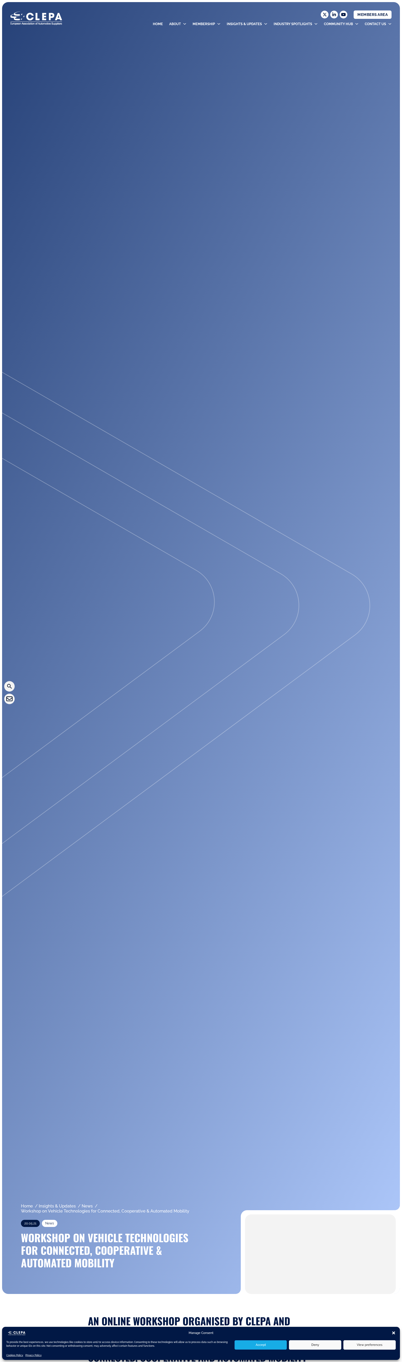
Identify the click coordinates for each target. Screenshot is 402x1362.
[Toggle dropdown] (184, 24)
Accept (261, 1345)
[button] (394, 1333)
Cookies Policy (14, 1355)
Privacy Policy (33, 1355)
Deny (315, 1345)
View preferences (369, 1345)
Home (158, 24)
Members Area (372, 14)
